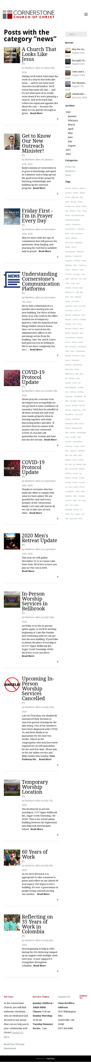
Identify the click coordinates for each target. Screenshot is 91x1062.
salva (66, 505)
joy (74, 464)
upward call (73, 518)
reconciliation (69, 491)
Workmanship (81, 432)
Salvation (72, 378)
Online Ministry (70, 337)
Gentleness (74, 270)
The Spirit (75, 405)
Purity (83, 356)
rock (79, 500)
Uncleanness (69, 423)
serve (71, 505)
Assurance (68, 193)
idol (66, 464)
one (66, 487)
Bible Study (74, 197)
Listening (68, 324)
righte (75, 500)
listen (66, 469)
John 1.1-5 (77, 310)
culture (82, 446)
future (75, 455)
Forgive (67, 270)
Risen (81, 374)
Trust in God (79, 414)
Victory (81, 423)
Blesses (67, 202)
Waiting (67, 428)
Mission (67, 333)
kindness (79, 464)
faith (66, 455)
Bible (81, 197)
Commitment (76, 224)
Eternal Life (77, 256)
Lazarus (75, 319)
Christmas (72, 211)
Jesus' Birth (82, 306)
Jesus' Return (69, 310)
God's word (74, 279)
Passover (68, 342)
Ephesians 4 (69, 256)
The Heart (81, 401)
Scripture (68, 383)
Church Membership (77, 215)
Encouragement (70, 251)
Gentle (81, 270)
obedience (68, 473)
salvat (84, 500)
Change (78, 206)
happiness (68, 460)
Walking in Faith (77, 428)
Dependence (79, 233)
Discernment (69, 242)
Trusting (68, 419)
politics (76, 487)
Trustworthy (76, 419)
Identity (67, 301)
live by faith (73, 469)
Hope (71, 297)
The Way (82, 405)
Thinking (68, 410)
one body (74, 478)
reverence (68, 500)
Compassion (80, 229)
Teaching (80, 392)
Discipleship (78, 242)
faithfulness (81, 451)
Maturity (75, 328)
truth (66, 518)
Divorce (73, 247)
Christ (79, 211)
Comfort (67, 224)
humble (81, 460)
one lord (74, 482)
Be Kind (67, 197)
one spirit (82, 482)
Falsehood (77, 260)
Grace (78, 283)
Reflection (68, 365)
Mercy (82, 328)
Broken (80, 202)
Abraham (75, 188)
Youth (79, 437)
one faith (81, 478)
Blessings (73, 202)
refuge (77, 491)
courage (76, 446)
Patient (81, 342)
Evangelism (69, 260)
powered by (45, 1058)
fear (70, 455)
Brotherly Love (70, 206)
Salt (66, 378)
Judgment (68, 315)
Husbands (78, 297)
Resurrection (69, 369)
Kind (83, 315)
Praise (67, 351)
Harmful (75, 288)
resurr (75, 496)
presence (82, 487)
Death (72, 233)
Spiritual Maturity (71, 387)
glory (80, 455)
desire (67, 451)
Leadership (82, 319)
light (84, 464)
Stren (67, 392)
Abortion (68, 188)
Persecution (72, 346)
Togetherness (76, 410)
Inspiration (68, 306)
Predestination (80, 351)
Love (74, 324)
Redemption (75, 360)
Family (83, 260)
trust (83, 514)
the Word (76, 509)
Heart (81, 288)
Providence (75, 356)
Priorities (68, 356)
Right (77, 374)
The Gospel (73, 401)
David (67, 233)
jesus (70, 464)
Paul (66, 346)
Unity (76, 423)
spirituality (68, 509)
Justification (76, 315)
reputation (68, 496)
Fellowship (68, 265)
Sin (79, 383)
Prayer (72, 351)
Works (67, 437)
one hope (68, 482)
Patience (74, 342)
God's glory (76, 274)
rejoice (83, 491)
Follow (75, 265)
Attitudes (75, 193)
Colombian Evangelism (72, 220)
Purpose (67, 360)
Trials (84, 410)
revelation (81, 496)
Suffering (73, 392)
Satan (78, 378)
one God (75, 473)
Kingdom (68, 319)
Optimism (80, 337)
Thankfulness (78, 396)
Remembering (77, 365)
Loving (79, 324)
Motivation (75, 333)
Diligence (74, 238)
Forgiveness (82, 265)
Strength (80, 387)
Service (74, 383)
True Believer (69, 414)
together (77, 514)
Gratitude (68, 288)
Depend (67, 238)
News (68, 175)
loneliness (82, 469)
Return (77, 369)
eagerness (73, 451)
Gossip (73, 283)
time (72, 514)
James (75, 306)
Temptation (69, 396)
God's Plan (68, 274)
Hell (77, 292)
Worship (73, 437)
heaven (75, 460)
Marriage (68, 328)
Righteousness (69, 374)
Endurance (80, 251)
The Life (67, 405)
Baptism (82, 193)
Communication (70, 229)
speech (76, 505)
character (68, 442)
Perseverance (82, 346)
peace (70, 487)
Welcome (72, 432)
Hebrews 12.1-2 (70, 292)
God (80, 279)
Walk (66, 432)
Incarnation (75, 301)
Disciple (67, 247)
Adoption (82, 188)
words (80, 518)
